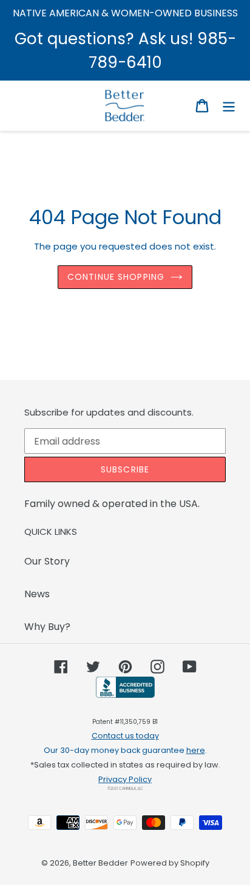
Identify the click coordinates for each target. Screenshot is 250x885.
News (37, 594)
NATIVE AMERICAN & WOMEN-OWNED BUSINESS (125, 13)
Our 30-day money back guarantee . (125, 750)
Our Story (47, 561)
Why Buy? (47, 627)
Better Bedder (100, 863)
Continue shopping (115, 277)
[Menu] (228, 105)
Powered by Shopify (169, 863)
